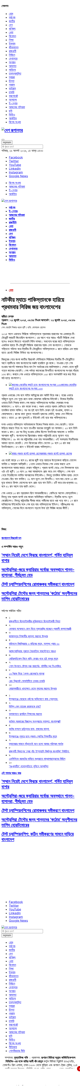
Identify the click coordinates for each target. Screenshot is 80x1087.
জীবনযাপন (13, 47)
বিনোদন (12, 36)
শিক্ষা (11, 40)
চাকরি (11, 92)
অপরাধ (12, 62)
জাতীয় (12, 21)
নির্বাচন (12, 55)
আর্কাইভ (13, 118)
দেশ (11, 25)
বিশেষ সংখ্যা (15, 122)
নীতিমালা (13, 1047)
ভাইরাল (12, 88)
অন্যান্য (13, 99)
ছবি (10, 111)
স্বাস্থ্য (12, 77)
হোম (11, 14)
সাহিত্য (12, 70)
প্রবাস (12, 85)
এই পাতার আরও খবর (11, 773)
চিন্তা (11, 81)
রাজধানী (12, 51)
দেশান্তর (13, 58)
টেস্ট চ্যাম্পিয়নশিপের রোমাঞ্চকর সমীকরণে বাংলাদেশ (37, 584)
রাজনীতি (13, 222)
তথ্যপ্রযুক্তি (15, 73)
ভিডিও (12, 114)
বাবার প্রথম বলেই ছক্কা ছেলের (57, 453)
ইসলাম (12, 43)
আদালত (12, 66)
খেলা (11, 32)
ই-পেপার (13, 103)
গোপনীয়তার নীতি (17, 1051)
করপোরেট (13, 96)
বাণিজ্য (12, 28)
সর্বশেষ (12, 17)
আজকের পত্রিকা (17, 107)
